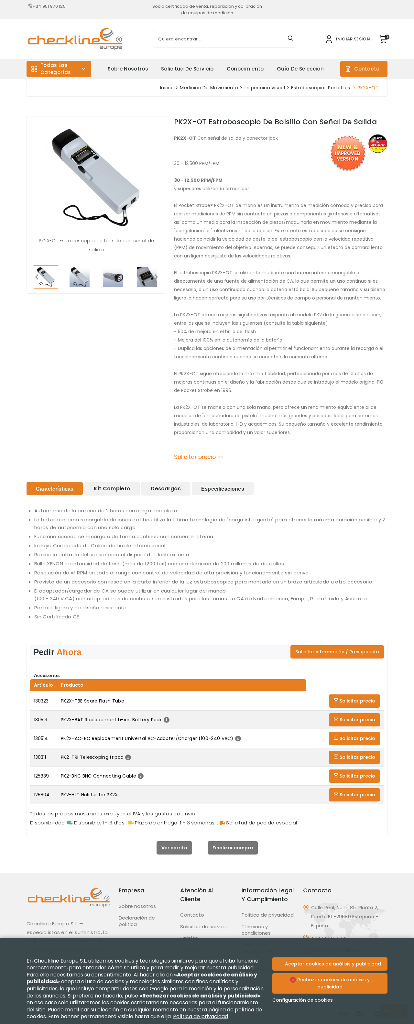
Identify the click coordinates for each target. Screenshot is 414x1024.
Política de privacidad (268, 915)
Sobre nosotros (128, 68)
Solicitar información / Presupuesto (337, 651)
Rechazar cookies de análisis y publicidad (333, 983)
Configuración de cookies (302, 1000)
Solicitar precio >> (198, 457)
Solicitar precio (356, 701)
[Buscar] (290, 39)
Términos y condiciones (256, 929)
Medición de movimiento (209, 87)
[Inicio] (69, 902)
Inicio (166, 87)
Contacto (366, 68)
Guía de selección (300, 68)
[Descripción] (165, 719)
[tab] (55, 488)
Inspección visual (265, 87)
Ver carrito (174, 847)
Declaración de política (137, 921)
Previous (36, 276)
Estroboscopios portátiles (320, 87)
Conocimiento (245, 68)
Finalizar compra (232, 847)
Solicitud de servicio (187, 68)
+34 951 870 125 (49, 6)
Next (156, 276)
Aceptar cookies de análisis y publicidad (332, 964)
